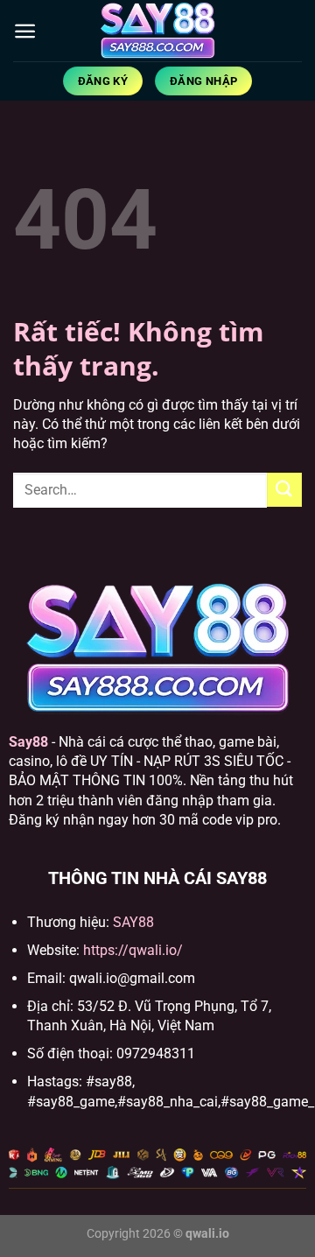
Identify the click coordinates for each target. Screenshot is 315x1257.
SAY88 (133, 922)
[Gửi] (284, 490)
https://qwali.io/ (133, 950)
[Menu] (25, 31)
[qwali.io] (157, 30)
